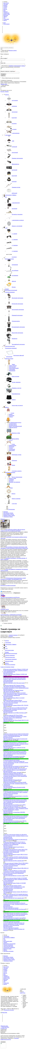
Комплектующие (9, 661)
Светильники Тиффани (10, 644)
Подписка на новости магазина (8, 585)
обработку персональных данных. (17, 65)
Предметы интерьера (10, 664)
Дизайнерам (6, 12)
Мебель (7, 663)
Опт (4, 17)
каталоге (11, 636)
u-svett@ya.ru (22, 992)
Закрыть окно (4, 84)
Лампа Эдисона (13, 365)
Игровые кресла (13, 425)
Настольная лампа (9, 650)
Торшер (7, 652)
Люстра (7, 640)
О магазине (6, 19)
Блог (4, 10)
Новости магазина (6, 591)
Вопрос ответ (6, 14)
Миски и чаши (12, 478)
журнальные (12, 449)
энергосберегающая (14, 368)
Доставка (5, 4)
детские (11, 447)
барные (11, 414)
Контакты (5, 15)
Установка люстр (5, 609)
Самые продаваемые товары (7, 666)
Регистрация (6, 24)
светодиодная (12, 366)
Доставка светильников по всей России (10, 597)
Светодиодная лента (10, 657)
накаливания (12, 370)
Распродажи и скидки (8, 514)
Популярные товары (8, 513)
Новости (5, 11)
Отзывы (5, 6)
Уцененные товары (8, 516)
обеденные (11, 415)
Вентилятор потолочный (11, 653)
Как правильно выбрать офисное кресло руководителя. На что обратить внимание (13, 530)
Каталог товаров (5, 91)
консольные (12, 450)
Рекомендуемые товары (9, 515)
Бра (6, 646)
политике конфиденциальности (10, 1039)
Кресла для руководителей (15, 426)
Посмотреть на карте (9, 1010)
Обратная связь (4, 1025)
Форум (5, 20)
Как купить (6, 3)
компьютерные (12, 445)
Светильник (8, 642)
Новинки (5, 511)
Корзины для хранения (14, 482)
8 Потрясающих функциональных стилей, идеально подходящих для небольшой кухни (13, 578)
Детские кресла (12, 423)
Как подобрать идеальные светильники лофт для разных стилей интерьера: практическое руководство (14, 547)
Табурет (11, 416)
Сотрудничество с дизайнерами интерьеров (11, 614)
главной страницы (13, 635)
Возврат (5, 5)
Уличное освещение (10, 655)
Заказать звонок (13, 50)
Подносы (11, 480)
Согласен (3, 1041)
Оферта (5, 16)
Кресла (10, 440)
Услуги (5, 7)
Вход (4, 22)
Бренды (5, 9)
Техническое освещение (11, 659)
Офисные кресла (13, 427)
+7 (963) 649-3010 (5, 1027)
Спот (6, 648)
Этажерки (11, 479)
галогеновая (12, 369)
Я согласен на (14, 65)
